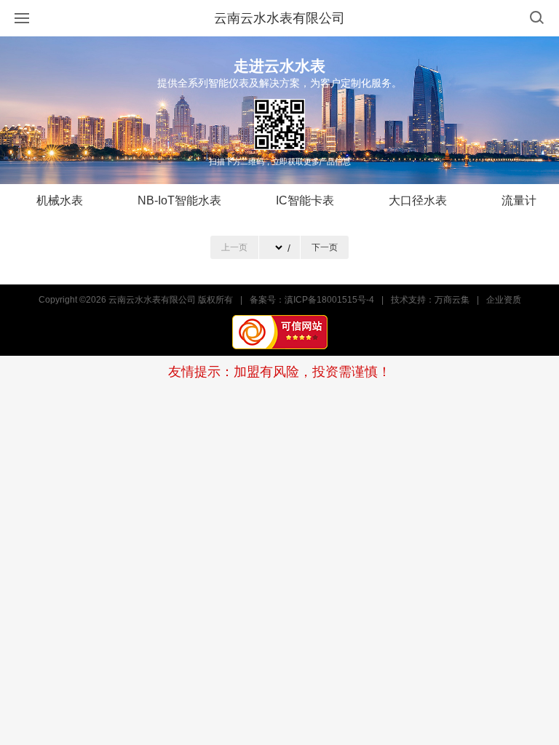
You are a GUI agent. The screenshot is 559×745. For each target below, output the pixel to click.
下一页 (325, 247)
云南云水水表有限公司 (279, 18)
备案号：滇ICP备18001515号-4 (312, 300)
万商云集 (452, 300)
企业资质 (503, 300)
